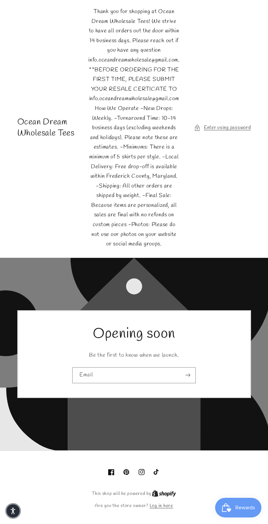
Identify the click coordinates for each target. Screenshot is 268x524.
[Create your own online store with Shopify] (164, 494)
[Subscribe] (187, 375)
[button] (222, 128)
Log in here (161, 506)
